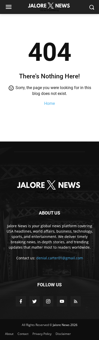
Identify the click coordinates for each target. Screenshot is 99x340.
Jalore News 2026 (65, 325)
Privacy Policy (42, 334)
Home (49, 103)
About (9, 334)
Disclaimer (63, 334)
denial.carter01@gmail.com (59, 258)
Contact (23, 334)
